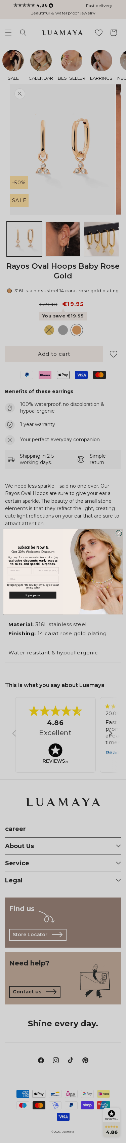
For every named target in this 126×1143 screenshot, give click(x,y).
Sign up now (32, 594)
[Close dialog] (119, 533)
